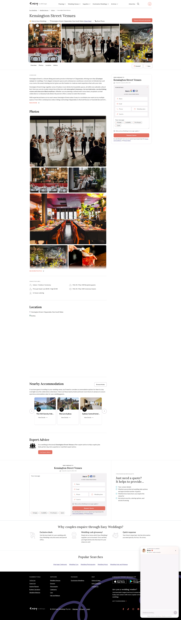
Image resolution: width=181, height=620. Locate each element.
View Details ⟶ (42, 417)
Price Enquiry (138, 122)
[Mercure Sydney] (68, 403)
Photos (41, 65)
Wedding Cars (73, 564)
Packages (119, 122)
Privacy (82, 609)
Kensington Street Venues (64, 10)
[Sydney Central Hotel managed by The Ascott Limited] (91, 403)
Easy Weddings (33, 10)
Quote (118, 125)
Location (48, 65)
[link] (123, 609)
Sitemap (75, 609)
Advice (55, 65)
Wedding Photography (88, 564)
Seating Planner (34, 586)
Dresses (52, 583)
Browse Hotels (100, 384)
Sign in (127, 91)
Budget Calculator (34, 589)
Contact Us (95, 586)
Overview (33, 65)
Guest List (32, 583)
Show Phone (101, 21)
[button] (62, 4)
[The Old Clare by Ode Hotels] (45, 403)
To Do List (32, 580)
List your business (118, 601)
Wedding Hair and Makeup (119, 564)
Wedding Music (103, 564)
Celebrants (53, 589)
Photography (54, 586)
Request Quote (131, 135)
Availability (128, 122)
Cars (51, 592)
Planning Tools (34, 577)
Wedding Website (34, 592)
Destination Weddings (77, 580)
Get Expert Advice (45, 452)
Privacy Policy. (127, 140)
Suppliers (53, 577)
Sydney (53, 10)
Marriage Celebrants (60, 564)
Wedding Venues (44, 10)
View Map (87, 21)
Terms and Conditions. (78, 513)
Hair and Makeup (55, 595)
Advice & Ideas (96, 580)
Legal (88, 609)
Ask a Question (96, 583)
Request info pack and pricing (142, 20)
